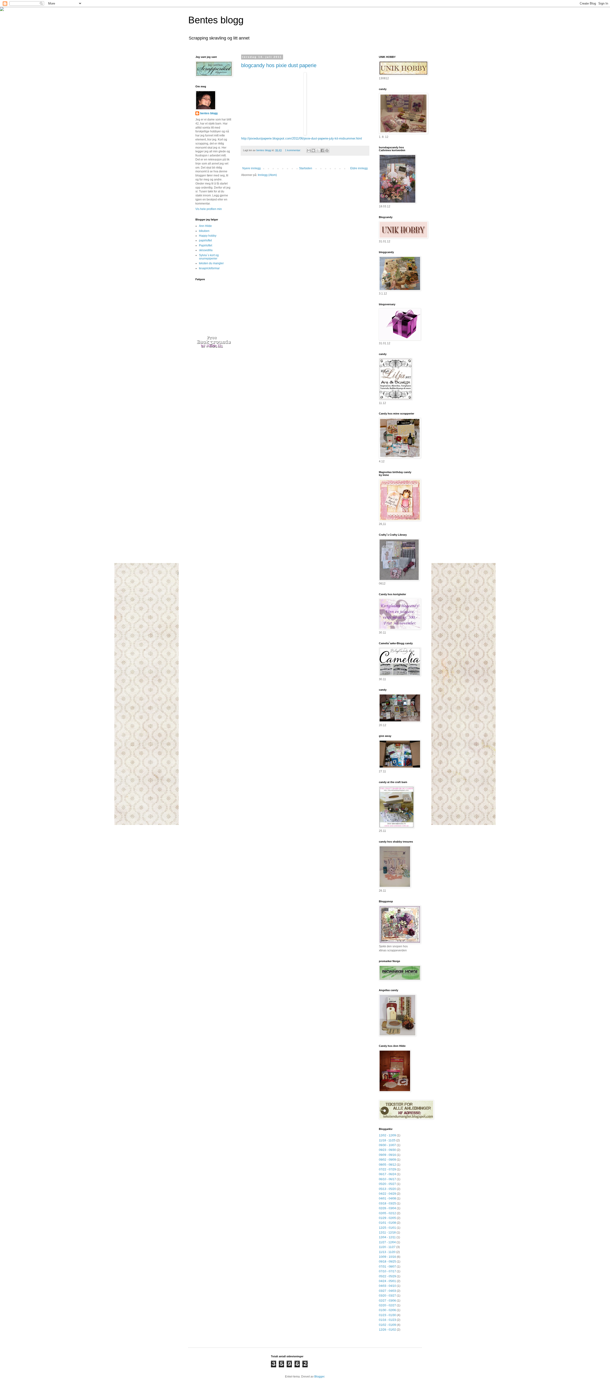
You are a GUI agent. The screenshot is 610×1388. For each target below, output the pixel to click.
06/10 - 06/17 (387, 1179)
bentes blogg (209, 113)
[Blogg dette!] (313, 150)
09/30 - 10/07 (387, 1145)
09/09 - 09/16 (387, 1155)
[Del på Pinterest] (327, 150)
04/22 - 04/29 (387, 1193)
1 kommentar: (293, 150)
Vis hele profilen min (208, 209)
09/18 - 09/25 (387, 1261)
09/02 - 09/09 (387, 1159)
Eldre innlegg (359, 168)
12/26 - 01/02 (387, 1329)
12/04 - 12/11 (387, 1237)
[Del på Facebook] (322, 150)
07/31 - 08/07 (387, 1266)
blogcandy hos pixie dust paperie (278, 65)
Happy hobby (207, 235)
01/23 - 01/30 (387, 1315)
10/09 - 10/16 (387, 1256)
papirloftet (205, 240)
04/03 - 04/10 (387, 1286)
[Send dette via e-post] (308, 150)
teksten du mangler (211, 263)
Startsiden (305, 168)
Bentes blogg (216, 20)
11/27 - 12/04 (387, 1242)
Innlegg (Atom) (267, 175)
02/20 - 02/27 (387, 1305)
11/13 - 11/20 (387, 1252)
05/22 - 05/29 (387, 1276)
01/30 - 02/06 (387, 1310)
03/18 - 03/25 (387, 1203)
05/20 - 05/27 (387, 1184)
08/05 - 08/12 (387, 1164)
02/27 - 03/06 (387, 1300)
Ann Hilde (205, 226)
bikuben (204, 231)
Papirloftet (205, 245)
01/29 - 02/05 (387, 1218)
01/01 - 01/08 (387, 1222)
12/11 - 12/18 (387, 1232)
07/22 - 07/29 (387, 1169)
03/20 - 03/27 (387, 1295)
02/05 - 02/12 (387, 1213)
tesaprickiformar (209, 268)
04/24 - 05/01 (387, 1281)
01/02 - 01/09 (387, 1325)
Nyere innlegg (251, 168)
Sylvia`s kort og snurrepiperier (209, 257)
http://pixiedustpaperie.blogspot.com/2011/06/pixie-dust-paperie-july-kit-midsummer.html (301, 138)
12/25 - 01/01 (387, 1227)
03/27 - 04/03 (387, 1291)
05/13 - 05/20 (387, 1189)
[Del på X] (317, 150)
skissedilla (206, 250)
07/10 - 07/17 (387, 1271)
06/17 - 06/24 (387, 1174)
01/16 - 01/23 (387, 1320)
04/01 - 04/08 (387, 1198)
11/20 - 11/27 (387, 1247)
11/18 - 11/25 (387, 1140)
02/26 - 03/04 (387, 1208)
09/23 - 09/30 (387, 1150)
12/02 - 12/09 (387, 1135)
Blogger (319, 1376)
